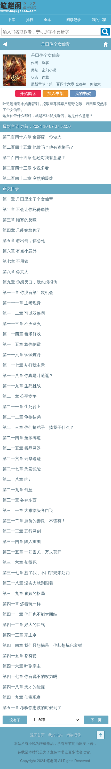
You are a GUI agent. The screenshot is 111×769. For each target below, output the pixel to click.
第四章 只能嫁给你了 (22, 230)
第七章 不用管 (15, 261)
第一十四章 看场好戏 (22, 334)
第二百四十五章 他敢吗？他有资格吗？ (38, 147)
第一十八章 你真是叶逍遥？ (28, 375)
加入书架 (55, 93)
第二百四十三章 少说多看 (26, 168)
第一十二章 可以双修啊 (24, 313)
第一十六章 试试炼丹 (22, 355)
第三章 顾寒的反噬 (20, 220)
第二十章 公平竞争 (20, 396)
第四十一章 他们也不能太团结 (30, 614)
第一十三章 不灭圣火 (22, 323)
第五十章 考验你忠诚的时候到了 (32, 707)
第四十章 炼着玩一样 (22, 604)
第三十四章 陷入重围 (22, 541)
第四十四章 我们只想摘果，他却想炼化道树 (42, 645)
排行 (29, 20)
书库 (11, 20)
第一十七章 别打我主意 (24, 365)
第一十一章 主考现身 (22, 303)
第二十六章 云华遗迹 (22, 458)
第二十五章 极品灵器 (22, 448)
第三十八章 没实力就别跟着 (28, 583)
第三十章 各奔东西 (20, 500)
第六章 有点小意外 (20, 251)
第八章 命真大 (15, 272)
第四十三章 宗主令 (20, 635)
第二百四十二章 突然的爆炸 (28, 178)
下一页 (96, 720)
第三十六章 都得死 (20, 562)
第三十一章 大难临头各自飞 (28, 510)
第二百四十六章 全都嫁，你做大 (75, 84)
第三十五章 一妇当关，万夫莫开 (32, 552)
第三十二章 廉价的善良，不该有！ (34, 521)
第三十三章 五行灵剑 (22, 531)
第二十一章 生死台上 (22, 406)
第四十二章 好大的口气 (24, 624)
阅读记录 (73, 20)
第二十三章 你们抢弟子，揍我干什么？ (38, 427)
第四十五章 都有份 (20, 656)
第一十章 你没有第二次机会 (28, 292)
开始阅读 (28, 93)
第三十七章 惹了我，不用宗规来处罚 (36, 573)
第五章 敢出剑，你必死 (24, 240)
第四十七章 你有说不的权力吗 (30, 676)
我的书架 (99, 20)
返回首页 (37, 735)
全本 (47, 20)
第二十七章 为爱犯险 (22, 469)
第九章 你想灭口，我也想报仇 (30, 282)
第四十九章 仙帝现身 (22, 697)
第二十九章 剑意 (18, 490)
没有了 (15, 720)
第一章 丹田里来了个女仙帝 (28, 199)
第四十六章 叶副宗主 (22, 666)
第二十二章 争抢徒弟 (22, 417)
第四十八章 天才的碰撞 (24, 687)
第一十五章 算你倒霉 (22, 344)
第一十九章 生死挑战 (22, 386)
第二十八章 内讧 (18, 479)
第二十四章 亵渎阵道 (22, 438)
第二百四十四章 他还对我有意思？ (34, 157)
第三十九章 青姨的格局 (24, 593)
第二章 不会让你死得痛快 (26, 209)
